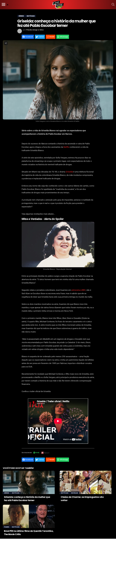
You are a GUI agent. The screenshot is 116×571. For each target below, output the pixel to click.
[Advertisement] (58, 554)
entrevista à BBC (78, 290)
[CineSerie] (58, 5)
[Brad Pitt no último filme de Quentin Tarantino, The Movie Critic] (29, 516)
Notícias (15, 493)
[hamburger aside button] (3, 4)
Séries (7, 493)
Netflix (66, 147)
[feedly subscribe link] (36, 453)
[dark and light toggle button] (7, 5)
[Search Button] (113, 5)
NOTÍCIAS (31, 16)
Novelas (74, 493)
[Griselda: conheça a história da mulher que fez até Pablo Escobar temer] (29, 482)
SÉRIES (21, 16)
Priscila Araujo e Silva (35, 30)
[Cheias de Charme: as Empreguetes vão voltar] (85, 482)
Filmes (7, 527)
